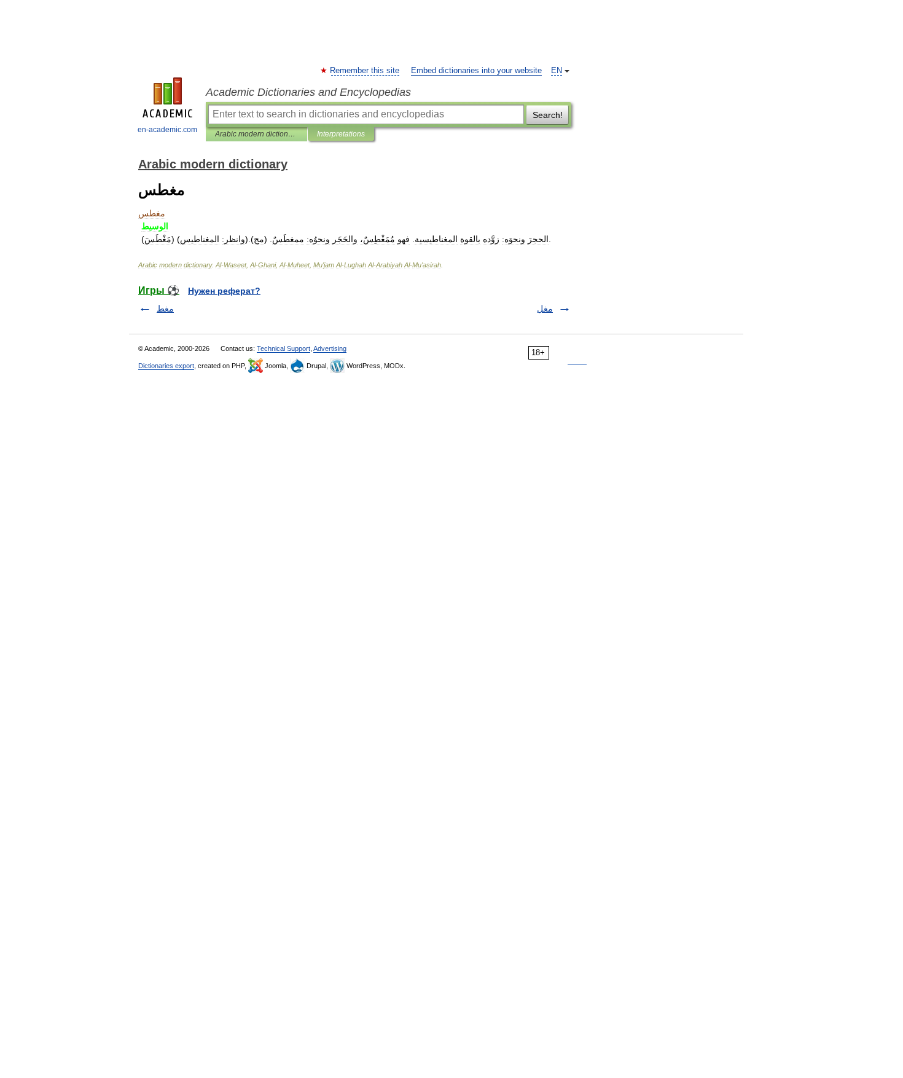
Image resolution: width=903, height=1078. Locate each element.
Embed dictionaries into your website (476, 70)
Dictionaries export (166, 365)
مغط (165, 308)
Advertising (329, 348)
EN (556, 70)
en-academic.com (167, 129)
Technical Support (283, 348)
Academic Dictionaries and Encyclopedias (308, 92)
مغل (545, 308)
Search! (548, 115)
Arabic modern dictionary (256, 134)
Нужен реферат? (224, 291)
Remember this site (365, 70)
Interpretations (341, 134)
